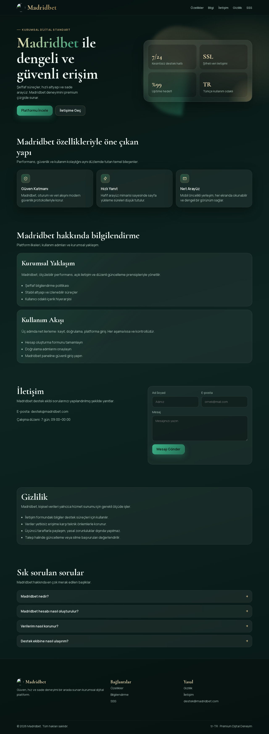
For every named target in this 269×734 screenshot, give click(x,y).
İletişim (223, 7)
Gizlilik (237, 7)
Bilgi (211, 7)
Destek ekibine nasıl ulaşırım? (45, 641)
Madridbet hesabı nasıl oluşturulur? (50, 611)
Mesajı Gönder (168, 449)
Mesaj (156, 412)
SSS (249, 7)
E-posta (207, 393)
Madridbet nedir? (35, 596)
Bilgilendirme (120, 694)
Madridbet (42, 7)
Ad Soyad (158, 393)
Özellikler (197, 7)
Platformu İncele (34, 110)
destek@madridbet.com (49, 411)
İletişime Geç (70, 110)
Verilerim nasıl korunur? (39, 626)
